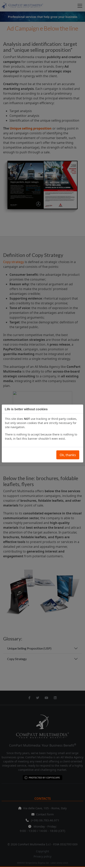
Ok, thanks (68, 455)
